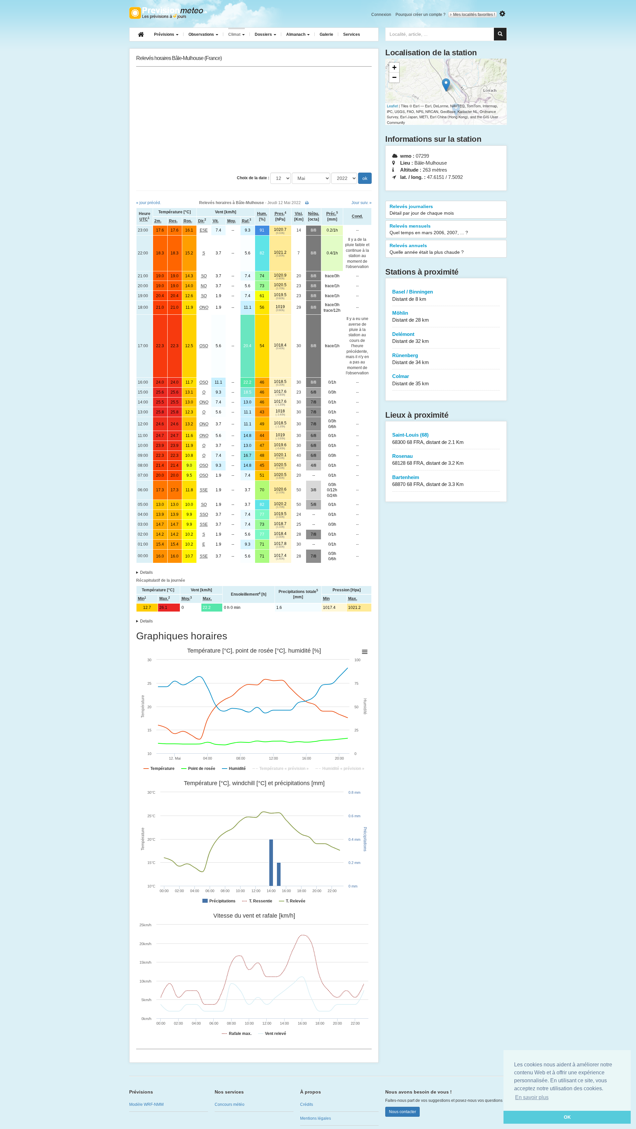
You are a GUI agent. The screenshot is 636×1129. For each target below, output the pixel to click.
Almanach (296, 34)
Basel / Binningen (412, 295)
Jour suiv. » (361, 203)
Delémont (410, 337)
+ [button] (394, 67)
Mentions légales (315, 1118)
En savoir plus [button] (532, 1097)
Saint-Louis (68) (428, 438)
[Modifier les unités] (502, 14)
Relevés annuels (427, 249)
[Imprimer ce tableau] (307, 203)
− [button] (394, 77)
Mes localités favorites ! (474, 15)
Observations (201, 34)
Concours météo (229, 1104)
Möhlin (410, 316)
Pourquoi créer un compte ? (421, 15)
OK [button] (567, 1117)
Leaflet (392, 105)
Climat (234, 34)
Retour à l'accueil (168, 13)
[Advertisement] (254, 119)
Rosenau (428, 459)
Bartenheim (428, 480)
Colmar (410, 379)
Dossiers (264, 34)
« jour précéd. (148, 203)
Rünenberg (410, 358)
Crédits (306, 1104)
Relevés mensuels (429, 229)
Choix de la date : (253, 178)
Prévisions (164, 34)
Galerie (326, 34)
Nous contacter (402, 1111)
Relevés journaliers (422, 210)
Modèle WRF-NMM (146, 1104)
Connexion (381, 15)
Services (351, 34)
